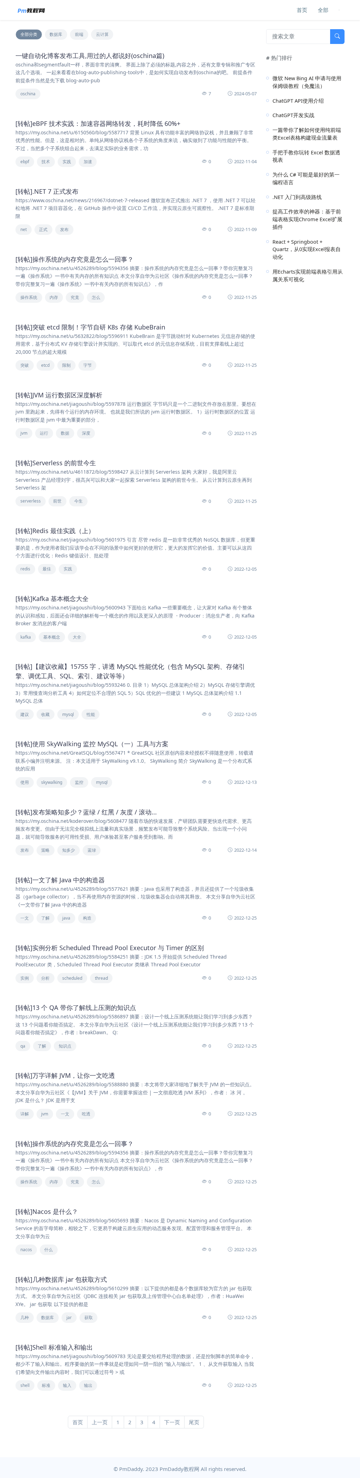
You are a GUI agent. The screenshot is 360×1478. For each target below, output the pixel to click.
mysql (68, 714)
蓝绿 (92, 850)
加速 (88, 162)
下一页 (172, 1422)
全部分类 (28, 34)
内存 (54, 297)
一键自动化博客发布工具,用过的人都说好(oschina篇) (89, 55)
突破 (24, 365)
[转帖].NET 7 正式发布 (46, 191)
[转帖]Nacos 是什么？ (46, 1211)
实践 (67, 162)
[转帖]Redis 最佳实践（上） (55, 530)
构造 (87, 918)
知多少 (68, 850)
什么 (48, 1250)
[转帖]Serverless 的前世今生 (55, 463)
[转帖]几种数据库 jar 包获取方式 (61, 1279)
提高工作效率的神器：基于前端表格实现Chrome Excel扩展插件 (307, 219)
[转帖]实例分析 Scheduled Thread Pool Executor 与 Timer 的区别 (109, 947)
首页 (302, 9)
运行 (44, 433)
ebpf (24, 162)
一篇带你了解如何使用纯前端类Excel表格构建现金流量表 (306, 133)
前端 (79, 34)
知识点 (65, 1046)
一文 (24, 918)
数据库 (56, 34)
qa (22, 1046)
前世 (57, 501)
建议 (24, 714)
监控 (79, 782)
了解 (45, 918)
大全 (77, 637)
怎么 (96, 297)
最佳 (47, 569)
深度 (86, 433)
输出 (88, 1385)
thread (101, 978)
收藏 (45, 714)
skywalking (51, 782)
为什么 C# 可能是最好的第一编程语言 (306, 178)
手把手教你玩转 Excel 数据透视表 (306, 156)
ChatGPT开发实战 (293, 115)
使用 (24, 782)
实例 (24, 978)
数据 (65, 433)
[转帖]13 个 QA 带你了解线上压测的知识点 (75, 1007)
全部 (323, 9)
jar (69, 1317)
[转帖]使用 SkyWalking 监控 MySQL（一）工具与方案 (91, 744)
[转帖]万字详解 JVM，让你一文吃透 (65, 1075)
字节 (87, 365)
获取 (88, 1317)
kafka (25, 637)
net (23, 229)
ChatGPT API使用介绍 (298, 100)
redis (25, 569)
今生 (78, 501)
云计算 (102, 34)
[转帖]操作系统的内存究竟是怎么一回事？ (74, 259)
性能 (90, 714)
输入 (67, 1385)
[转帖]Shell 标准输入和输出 (54, 1347)
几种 (24, 1317)
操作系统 (28, 297)
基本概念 (51, 637)
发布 (64, 229)
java (66, 918)
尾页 (194, 1422)
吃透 (86, 1114)
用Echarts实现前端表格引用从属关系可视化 (307, 275)
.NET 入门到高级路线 (297, 196)
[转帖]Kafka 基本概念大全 (52, 598)
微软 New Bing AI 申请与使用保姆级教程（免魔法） (306, 82)
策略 (45, 850)
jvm (23, 433)
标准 (46, 1385)
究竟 (75, 297)
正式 (43, 229)
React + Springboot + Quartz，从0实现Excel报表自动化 (306, 249)
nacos (26, 1250)
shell (25, 1385)
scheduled (72, 978)
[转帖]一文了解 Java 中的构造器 (60, 880)
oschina (28, 94)
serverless (30, 501)
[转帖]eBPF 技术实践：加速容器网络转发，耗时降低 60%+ (97, 123)
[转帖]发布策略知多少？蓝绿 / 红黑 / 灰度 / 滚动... (86, 812)
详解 (24, 1114)
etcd (45, 365)
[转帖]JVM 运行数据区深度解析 (58, 395)
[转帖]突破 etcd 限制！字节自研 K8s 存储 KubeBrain (90, 327)
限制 (66, 365)
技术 (45, 162)
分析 (45, 978)
